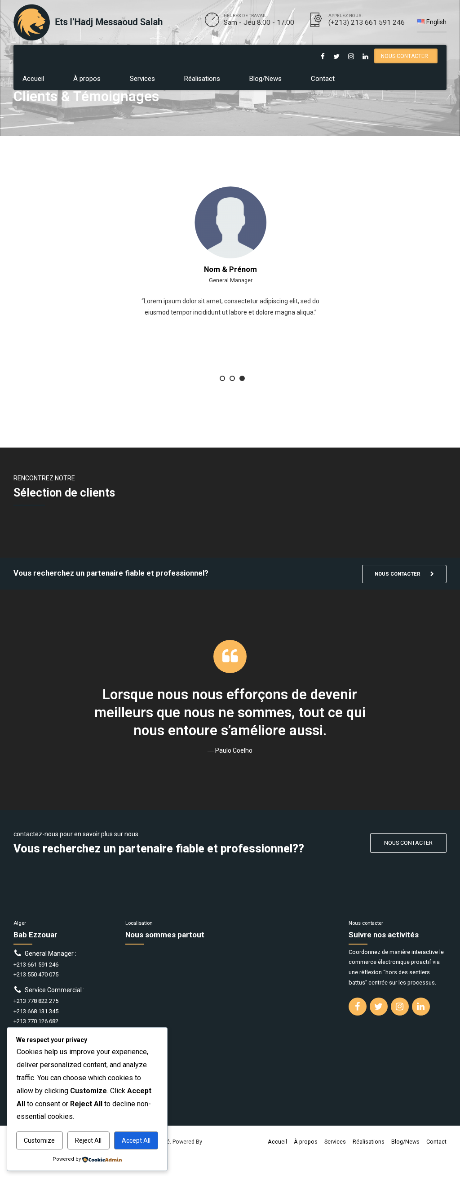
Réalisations (202, 79)
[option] (230, 291)
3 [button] (242, 378)
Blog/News (265, 79)
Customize (39, 1140)
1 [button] (222, 378)
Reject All (88, 1140)
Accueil (33, 79)
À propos (87, 79)
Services (142, 79)
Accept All (136, 1140)
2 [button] (232, 378)
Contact (323, 79)
